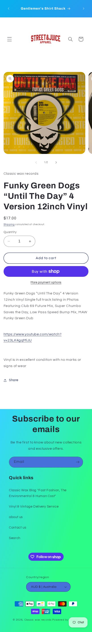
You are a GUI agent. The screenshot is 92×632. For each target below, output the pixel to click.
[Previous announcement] (8, 9)
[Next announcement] (83, 9)
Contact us (17, 527)
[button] (9, 39)
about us (16, 517)
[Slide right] (56, 162)
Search (14, 538)
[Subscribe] (78, 462)
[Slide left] (36, 162)
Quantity (10, 232)
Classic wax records (38, 620)
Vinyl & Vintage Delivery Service (34, 506)
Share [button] (13, 380)
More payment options (46, 282)
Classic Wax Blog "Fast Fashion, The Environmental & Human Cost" (38, 493)
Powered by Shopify (65, 620)
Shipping (9, 224)
